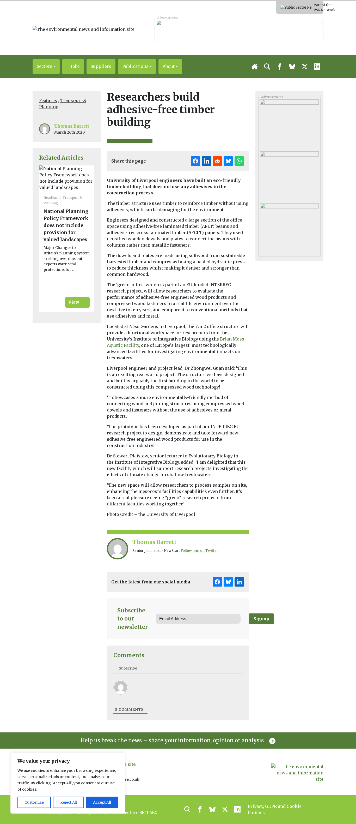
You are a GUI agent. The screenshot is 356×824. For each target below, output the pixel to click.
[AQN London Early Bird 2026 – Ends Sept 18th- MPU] (289, 175)
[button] (46, 66)
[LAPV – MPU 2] (289, 227)
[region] (67, 783)
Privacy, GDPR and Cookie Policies (275, 809)
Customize (34, 802)
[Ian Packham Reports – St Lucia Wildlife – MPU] (289, 123)
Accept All (102, 802)
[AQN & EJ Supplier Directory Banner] (239, 30)
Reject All (68, 802)
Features (48, 100)
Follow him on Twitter (199, 550)
